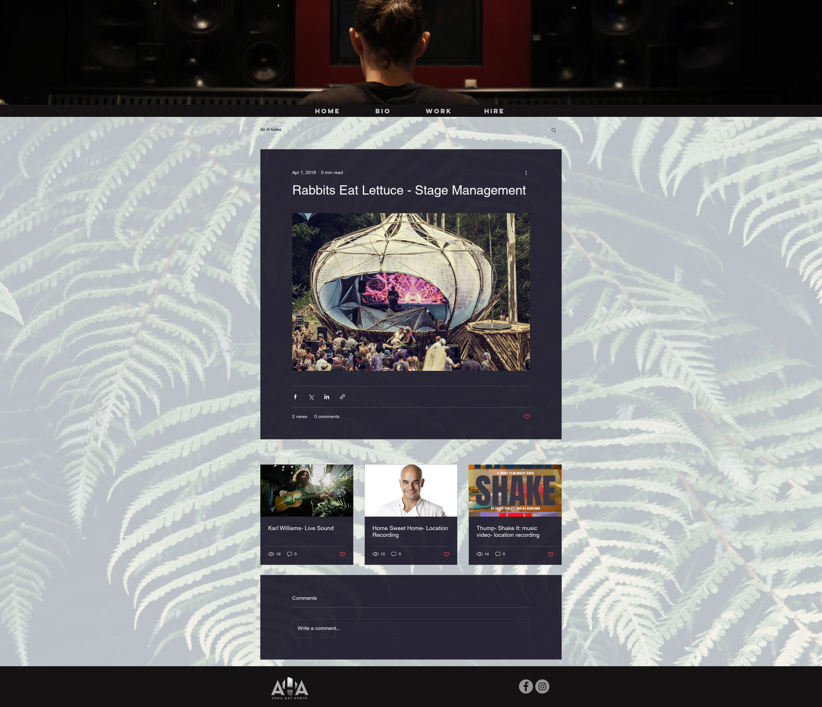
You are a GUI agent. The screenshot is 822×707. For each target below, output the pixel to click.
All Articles (270, 129)
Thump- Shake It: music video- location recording (508, 531)
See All (555, 452)
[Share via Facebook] (295, 397)
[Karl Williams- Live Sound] (306, 491)
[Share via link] (342, 397)
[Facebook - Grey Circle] (526, 686)
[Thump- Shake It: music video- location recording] (515, 491)
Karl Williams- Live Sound (301, 528)
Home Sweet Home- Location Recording (410, 531)
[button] (554, 129)
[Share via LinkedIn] (327, 397)
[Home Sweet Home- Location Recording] (411, 491)
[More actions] (526, 172)
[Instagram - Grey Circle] (542, 686)
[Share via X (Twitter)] (311, 397)
